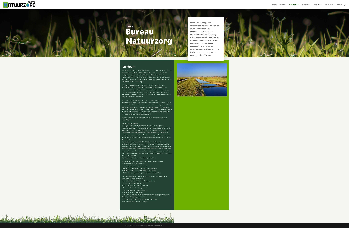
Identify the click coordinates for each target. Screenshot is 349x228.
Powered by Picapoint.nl (156, 225)
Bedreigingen (293, 5)
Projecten (317, 5)
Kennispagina (328, 5)
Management (305, 5)
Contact (339, 5)
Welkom (274, 5)
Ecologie (282, 5)
